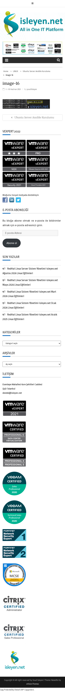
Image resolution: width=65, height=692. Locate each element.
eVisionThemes (32, 684)
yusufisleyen (32, 89)
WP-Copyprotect (27, 690)
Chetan (17, 690)
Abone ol (11, 243)
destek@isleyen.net (12, 393)
